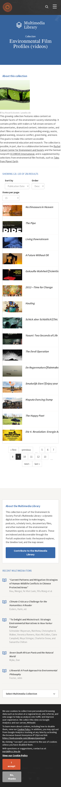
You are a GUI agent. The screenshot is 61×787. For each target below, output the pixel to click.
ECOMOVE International (22, 153)
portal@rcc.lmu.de (11, 751)
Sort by (9, 180)
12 (38, 456)
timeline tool (16, 542)
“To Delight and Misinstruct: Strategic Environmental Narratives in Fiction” (30, 623)
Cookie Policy (24, 729)
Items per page (10, 192)
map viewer (37, 542)
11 (31, 456)
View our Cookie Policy (15, 755)
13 (45, 456)
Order (35, 180)
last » (37, 463)
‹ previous (26, 449)
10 (24, 456)
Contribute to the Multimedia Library (30, 552)
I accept (11, 764)
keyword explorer (45, 538)
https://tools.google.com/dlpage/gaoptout (23, 738)
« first (13, 449)
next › (27, 463)
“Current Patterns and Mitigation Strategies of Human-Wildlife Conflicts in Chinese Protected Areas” (33, 583)
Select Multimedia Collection (21, 693)
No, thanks (12, 776)
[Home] (8, 8)
